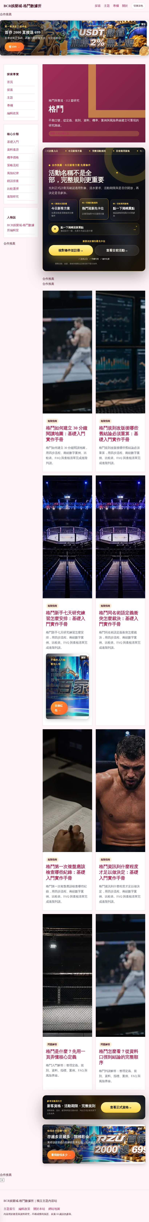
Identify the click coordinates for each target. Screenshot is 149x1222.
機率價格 (13, 157)
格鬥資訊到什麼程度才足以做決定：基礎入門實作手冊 (118, 872)
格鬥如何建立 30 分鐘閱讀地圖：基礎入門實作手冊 (66, 434)
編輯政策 (13, 113)
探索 (98, 5)
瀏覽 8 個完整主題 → (61, 133)
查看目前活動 (117, 250)
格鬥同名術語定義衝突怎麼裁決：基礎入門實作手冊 (118, 618)
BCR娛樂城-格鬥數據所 (22, 6)
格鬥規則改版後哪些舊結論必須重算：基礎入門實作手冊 (118, 434)
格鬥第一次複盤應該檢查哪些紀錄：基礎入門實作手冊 (65, 872)
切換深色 (138, 5)
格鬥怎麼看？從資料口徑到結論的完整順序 (118, 1057)
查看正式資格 (121, 1107)
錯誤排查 (13, 180)
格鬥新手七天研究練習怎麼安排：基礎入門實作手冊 (65, 618)
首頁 (10, 81)
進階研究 (13, 196)
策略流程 (13, 165)
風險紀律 (13, 173)
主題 (107, 5)
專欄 (116, 5)
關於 (125, 5)
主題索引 (9, 1208)
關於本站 (39, 1208)
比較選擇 (13, 188)
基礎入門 (13, 141)
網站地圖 (54, 1208)
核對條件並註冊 (71, 250)
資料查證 (13, 149)
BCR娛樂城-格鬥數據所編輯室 (20, 228)
